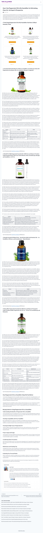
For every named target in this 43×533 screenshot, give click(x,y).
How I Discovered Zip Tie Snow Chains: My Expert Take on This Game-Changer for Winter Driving (17, 484)
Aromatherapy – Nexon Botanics (22, 239)
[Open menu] (41, 2)
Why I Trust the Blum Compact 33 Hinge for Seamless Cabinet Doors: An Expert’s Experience (15, 517)
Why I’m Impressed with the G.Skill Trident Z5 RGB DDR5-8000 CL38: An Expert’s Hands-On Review (17, 502)
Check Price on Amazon (15, 151)
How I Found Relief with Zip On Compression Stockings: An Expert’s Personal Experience (16, 485)
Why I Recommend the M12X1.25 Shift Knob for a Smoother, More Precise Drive (14, 506)
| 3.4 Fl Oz (12, 157)
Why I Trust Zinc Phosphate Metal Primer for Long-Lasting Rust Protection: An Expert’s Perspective (17, 487)
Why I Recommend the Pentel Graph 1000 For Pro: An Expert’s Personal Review (9, 495)
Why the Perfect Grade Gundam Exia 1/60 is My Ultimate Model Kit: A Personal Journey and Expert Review (33, 495)
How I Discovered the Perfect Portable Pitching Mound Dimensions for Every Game (14, 519)
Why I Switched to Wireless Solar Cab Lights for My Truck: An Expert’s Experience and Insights (16, 508)
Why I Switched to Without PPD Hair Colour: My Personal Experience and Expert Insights (15, 504)
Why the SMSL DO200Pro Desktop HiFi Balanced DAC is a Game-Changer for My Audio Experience (16, 510)
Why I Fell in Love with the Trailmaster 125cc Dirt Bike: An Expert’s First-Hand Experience (15, 515)
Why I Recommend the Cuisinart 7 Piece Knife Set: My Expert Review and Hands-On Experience (16, 521)
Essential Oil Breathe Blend (10, 68)
